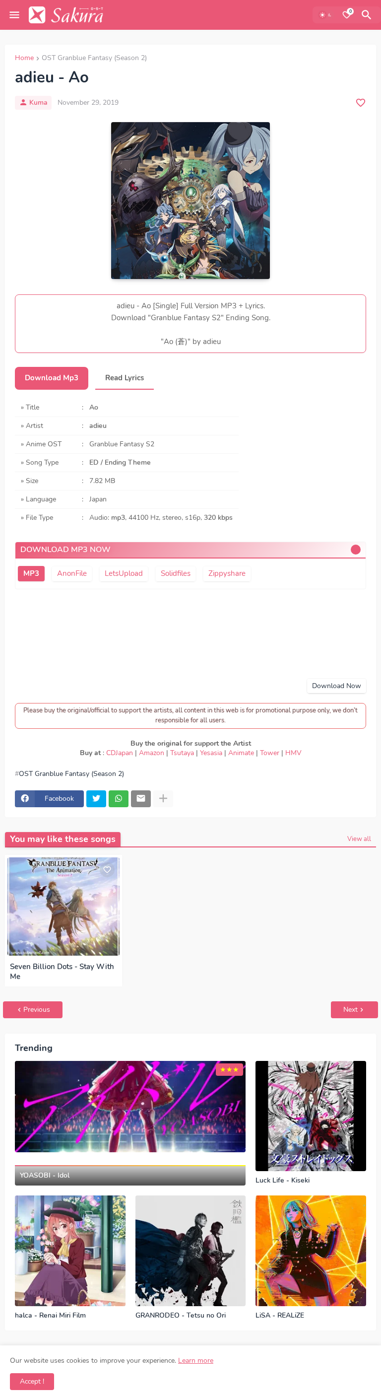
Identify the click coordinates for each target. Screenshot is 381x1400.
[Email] (141, 798)
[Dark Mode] (326, 15)
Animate (241, 753)
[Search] (368, 14)
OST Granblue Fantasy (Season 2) (94, 59)
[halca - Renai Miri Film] (70, 1250)
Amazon (151, 753)
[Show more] (163, 798)
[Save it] (360, 102)
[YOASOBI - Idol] (130, 1107)
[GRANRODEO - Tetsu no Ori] (190, 1250)
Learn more (195, 1360)
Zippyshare (227, 573)
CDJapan (119, 753)
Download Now (336, 686)
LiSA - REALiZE (279, 1315)
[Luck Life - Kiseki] (310, 1116)
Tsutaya (182, 753)
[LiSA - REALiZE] (310, 1250)
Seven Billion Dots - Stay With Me (62, 971)
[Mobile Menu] (14, 14)
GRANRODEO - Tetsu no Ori (180, 1315)
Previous (36, 1009)
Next (350, 1009)
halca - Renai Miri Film (50, 1315)
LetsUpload (124, 573)
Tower (269, 753)
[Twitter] (96, 798)
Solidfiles (175, 573)
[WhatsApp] (118, 798)
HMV (293, 753)
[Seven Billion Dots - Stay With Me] (63, 906)
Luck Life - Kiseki (282, 1180)
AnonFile (72, 573)
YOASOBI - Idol (44, 1175)
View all (359, 839)
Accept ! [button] (32, 1381)
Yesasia (211, 753)
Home (24, 59)
